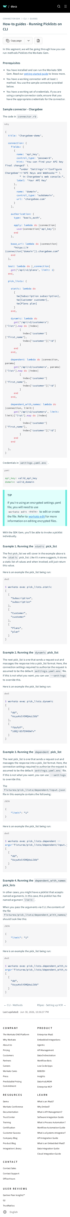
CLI (25, 18)
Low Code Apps (45, 1065)
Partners (7, 1060)
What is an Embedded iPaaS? (51, 1143)
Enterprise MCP (44, 1086)
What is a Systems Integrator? (51, 1132)
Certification (9, 1127)
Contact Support (11, 1173)
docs (14, 6)
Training (7, 1122)
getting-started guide (36, 73)
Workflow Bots (44, 1060)
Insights (41, 1076)
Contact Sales (9, 1168)
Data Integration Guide (48, 1148)
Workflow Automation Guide (51, 1127)
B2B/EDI (41, 1071)
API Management (45, 1050)
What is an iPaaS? (45, 1101)
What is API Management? (49, 1111)
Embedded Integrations (48, 1039)
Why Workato (9, 1039)
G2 (4, 1200)
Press (5, 1076)
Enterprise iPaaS (45, 1034)
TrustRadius (9, 1205)
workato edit (37, 516)
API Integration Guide (47, 1138)
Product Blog (9, 1143)
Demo (6, 1101)
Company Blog (10, 1138)
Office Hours (9, 1178)
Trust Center (9, 1117)
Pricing (6, 1050)
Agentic (41, 1044)
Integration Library (12, 1148)
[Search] (58, 6)
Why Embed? (43, 1106)
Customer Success (12, 1132)
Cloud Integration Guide (49, 1153)
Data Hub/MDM (44, 1081)
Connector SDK (11, 18)
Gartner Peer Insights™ (14, 1195)
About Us (7, 1044)
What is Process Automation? (51, 1122)
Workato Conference (13, 1106)
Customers (8, 1055)
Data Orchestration (46, 1055)
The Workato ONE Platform (16, 1034)
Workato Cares (10, 1071)
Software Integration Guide (50, 1117)
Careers (6, 1065)
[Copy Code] (63, 126)
